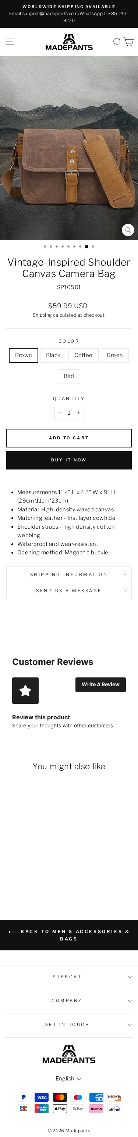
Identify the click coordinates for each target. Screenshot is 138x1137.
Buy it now (69, 460)
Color (69, 341)
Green (115, 355)
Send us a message (69, 590)
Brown (23, 355)
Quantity (69, 398)
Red (69, 376)
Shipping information (69, 574)
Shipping (42, 315)
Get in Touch (67, 1024)
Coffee (83, 355)
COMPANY (67, 1000)
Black (53, 355)
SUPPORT (67, 976)
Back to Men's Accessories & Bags (74, 935)
